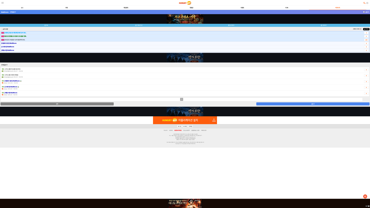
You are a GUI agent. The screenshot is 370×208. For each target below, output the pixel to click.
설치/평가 (232, 25)
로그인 (179, 126)
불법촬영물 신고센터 (195, 130)
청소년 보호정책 (186, 130)
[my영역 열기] (2, 2)
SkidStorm (4, 12)
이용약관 (170, 130)
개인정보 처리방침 (177, 130)
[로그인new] (367, 2)
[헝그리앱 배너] (185, 111)
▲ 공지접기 (366, 29)
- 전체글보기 (12, 12)
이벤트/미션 (139, 25)
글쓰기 (367, 12)
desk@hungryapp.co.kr (190, 136)
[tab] (46, 25)
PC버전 (185, 126)
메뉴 (47, 25)
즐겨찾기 (324, 25)
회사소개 (165, 130)
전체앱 (190, 126)
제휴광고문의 (203, 130)
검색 (57, 104)
